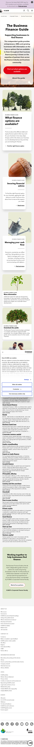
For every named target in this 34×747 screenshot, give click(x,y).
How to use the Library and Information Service (12, 661)
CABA (2, 648)
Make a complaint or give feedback (9, 639)
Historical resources (5, 665)
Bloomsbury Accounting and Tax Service (10, 658)
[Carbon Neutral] (8, 731)
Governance (4, 613)
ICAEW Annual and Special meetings (10, 615)
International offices (5, 646)
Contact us (3, 637)
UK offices (3, 642)
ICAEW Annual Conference (7, 706)
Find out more (22, 6)
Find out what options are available (17, 70)
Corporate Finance (14, 16)
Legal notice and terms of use (8, 684)
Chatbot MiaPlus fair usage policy (9, 688)
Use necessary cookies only (17, 394)
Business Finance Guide (26, 16)
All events (3, 698)
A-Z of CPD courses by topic (7, 700)
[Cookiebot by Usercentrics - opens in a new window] (25, 352)
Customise (16, 389)
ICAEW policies (4, 675)
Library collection (5, 667)
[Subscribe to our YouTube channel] (22, 724)
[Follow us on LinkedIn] (7, 724)
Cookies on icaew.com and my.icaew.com (11, 681)
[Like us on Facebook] (12, 724)
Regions (3, 644)
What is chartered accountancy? (8, 619)
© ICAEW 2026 (4, 739)
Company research (5, 663)
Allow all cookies (17, 384)
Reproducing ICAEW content (8, 683)
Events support (4, 710)
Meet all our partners (17, 585)
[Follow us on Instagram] (17, 724)
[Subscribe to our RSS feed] (31, 724)
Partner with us (4, 650)
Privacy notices (4, 679)
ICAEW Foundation (5, 625)
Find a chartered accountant (7, 623)
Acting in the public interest (7, 617)
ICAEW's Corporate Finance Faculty (17, 590)
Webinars (3, 702)
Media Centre (4, 627)
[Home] (5, 11)
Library (2, 660)
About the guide (18, 78)
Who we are (4, 612)
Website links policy (5, 686)
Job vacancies (4, 629)
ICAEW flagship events (6, 708)
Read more (20, 205)
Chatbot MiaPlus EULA (6, 690)
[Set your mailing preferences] (26, 724)
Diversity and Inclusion (6, 621)
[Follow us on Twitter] (2, 724)
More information (10, 294)
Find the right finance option (15, 146)
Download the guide (11, 328)
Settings (26, 379)
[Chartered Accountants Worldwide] (29, 731)
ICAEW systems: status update (8, 640)
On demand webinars (6, 704)
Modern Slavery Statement (7, 677)
